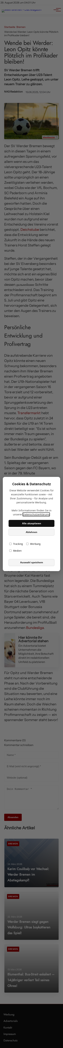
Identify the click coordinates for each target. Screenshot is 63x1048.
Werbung (35, 544)
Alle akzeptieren (31, 523)
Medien (17, 550)
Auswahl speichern (31, 562)
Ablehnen (31, 532)
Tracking (18, 544)
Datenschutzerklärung (36, 514)
